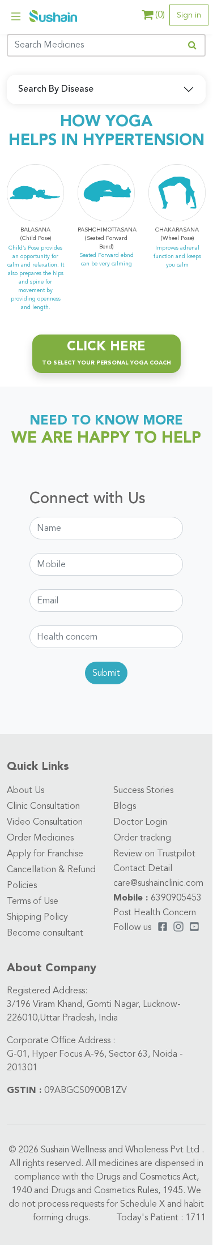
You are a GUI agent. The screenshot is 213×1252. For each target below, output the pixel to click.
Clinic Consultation (43, 806)
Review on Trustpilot (154, 854)
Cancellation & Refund (51, 869)
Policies (22, 885)
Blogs (124, 806)
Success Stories (143, 790)
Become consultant (45, 933)
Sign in (189, 15)
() (160, 15)
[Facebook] (162, 927)
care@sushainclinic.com (158, 883)
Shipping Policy (37, 917)
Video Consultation (45, 822)
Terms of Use (32, 901)
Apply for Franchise (45, 854)
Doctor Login (140, 822)
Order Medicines (40, 838)
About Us (25, 790)
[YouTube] (194, 927)
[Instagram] (178, 927)
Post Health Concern (154, 912)
